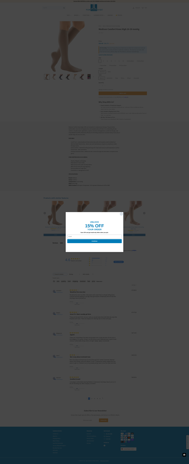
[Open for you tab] (184, 455)
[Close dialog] (121, 214)
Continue (94, 241)
